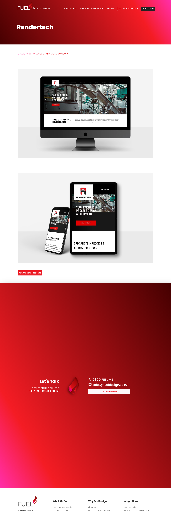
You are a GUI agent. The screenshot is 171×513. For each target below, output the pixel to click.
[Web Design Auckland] (27, 506)
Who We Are (97, 8)
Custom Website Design (63, 507)
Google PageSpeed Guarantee (101, 510)
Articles (110, 8)
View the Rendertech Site (29, 273)
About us (92, 507)
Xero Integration (130, 507)
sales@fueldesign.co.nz (109, 385)
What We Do (70, 8)
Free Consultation (128, 9)
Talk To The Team (96, 390)
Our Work (84, 8)
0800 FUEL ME (102, 380)
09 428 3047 (148, 8)
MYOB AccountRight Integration (136, 510)
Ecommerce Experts (61, 510)
